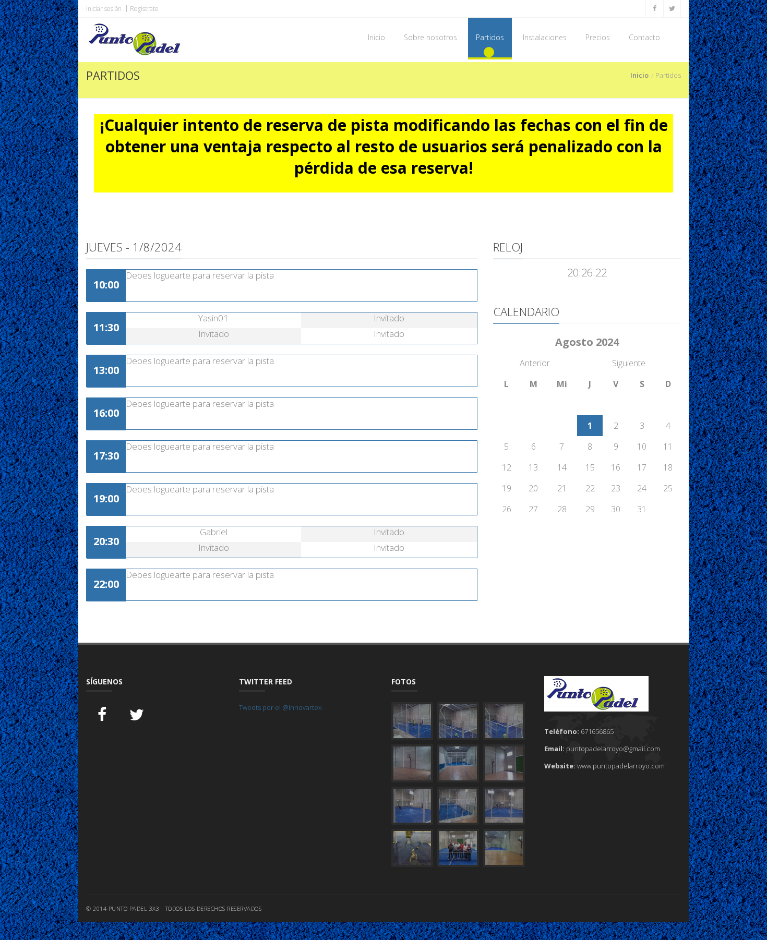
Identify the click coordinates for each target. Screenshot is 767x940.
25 (668, 488)
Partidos (490, 37)
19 (506, 488)
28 (562, 509)
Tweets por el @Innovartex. (281, 707)
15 (590, 467)
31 (641, 509)
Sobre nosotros (430, 37)
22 (590, 488)
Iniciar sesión (104, 8)
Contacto (644, 37)
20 (533, 488)
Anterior (535, 363)
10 (641, 446)
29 (590, 509)
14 (562, 467)
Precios (597, 37)
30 (615, 509)
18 (668, 467)
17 (641, 467)
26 (506, 509)
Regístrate (144, 8)
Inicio (376, 37)
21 (562, 488)
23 (615, 488)
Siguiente (628, 363)
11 (668, 446)
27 (533, 509)
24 (641, 488)
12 (506, 467)
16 (615, 467)
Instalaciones (545, 37)
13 (533, 467)
